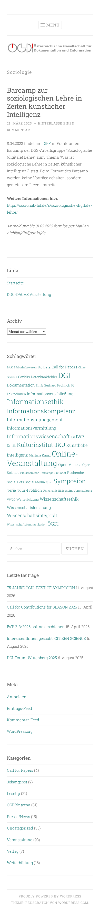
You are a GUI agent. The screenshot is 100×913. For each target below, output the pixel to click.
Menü (53, 24)
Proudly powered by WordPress (50, 896)
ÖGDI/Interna (18, 804)
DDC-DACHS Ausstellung (29, 294)
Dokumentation (21, 385)
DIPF (47, 143)
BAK (10, 367)
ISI (73, 437)
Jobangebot (17, 781)
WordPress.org (20, 731)
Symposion (70, 481)
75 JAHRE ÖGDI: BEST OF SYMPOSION (41, 587)
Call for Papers (64, 367)
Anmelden (16, 696)
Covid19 (24, 377)
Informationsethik (35, 401)
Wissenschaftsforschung (29, 507)
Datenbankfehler (44, 377)
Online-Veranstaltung (42, 458)
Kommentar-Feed (23, 719)
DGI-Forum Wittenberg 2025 (32, 657)
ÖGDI (52, 524)
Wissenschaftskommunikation (26, 524)
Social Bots (15, 482)
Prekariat (60, 473)
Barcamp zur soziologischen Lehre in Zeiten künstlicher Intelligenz (44, 102)
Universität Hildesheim (58, 490)
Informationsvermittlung (31, 428)
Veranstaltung (83, 490)
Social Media (35, 482)
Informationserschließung (50, 393)
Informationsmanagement (35, 420)
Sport (49, 482)
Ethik (39, 385)
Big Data (44, 367)
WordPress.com (73, 903)
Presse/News (18, 816)
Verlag (12, 851)
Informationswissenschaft (38, 436)
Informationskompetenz (41, 411)
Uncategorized (20, 828)
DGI (64, 375)
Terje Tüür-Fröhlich (24, 490)
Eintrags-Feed (19, 708)
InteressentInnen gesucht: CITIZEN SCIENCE (46, 638)
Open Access (69, 464)
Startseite (15, 282)
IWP (80, 436)
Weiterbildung (27, 499)
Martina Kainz (40, 455)
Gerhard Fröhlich (57, 385)
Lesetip (13, 793)
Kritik (11, 445)
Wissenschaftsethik (59, 499)
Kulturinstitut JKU (41, 444)
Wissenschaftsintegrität (32, 515)
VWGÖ (11, 499)
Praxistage (46, 473)
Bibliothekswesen (25, 367)
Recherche (75, 472)
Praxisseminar (29, 473)
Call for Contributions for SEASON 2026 (42, 607)
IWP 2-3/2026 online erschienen (36, 626)
